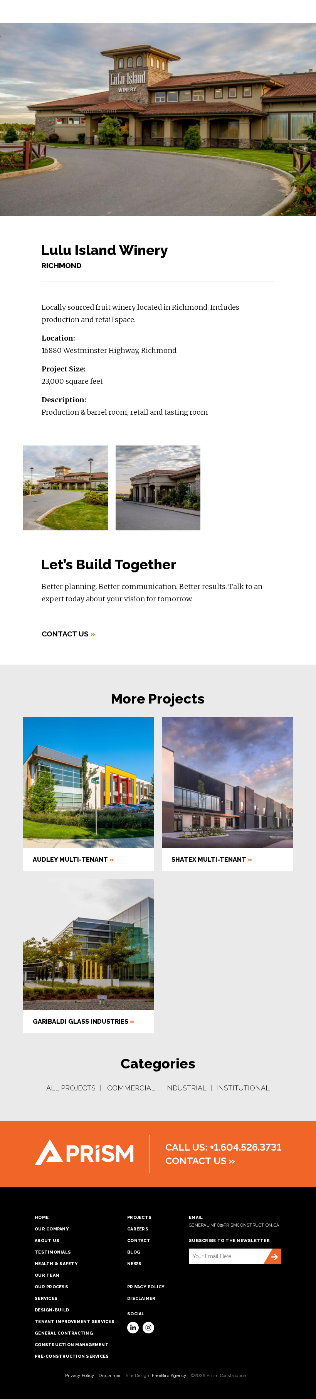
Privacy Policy (79, 1375)
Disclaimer (110, 1375)
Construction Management (72, 1344)
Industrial (186, 1088)
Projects (139, 1217)
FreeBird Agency (169, 1375)
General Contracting (64, 1333)
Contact (138, 1240)
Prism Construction (84, 1152)
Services (46, 1298)
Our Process (51, 1286)
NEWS (134, 1263)
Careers (137, 1229)
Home (42, 1217)
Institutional (243, 1088)
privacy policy (146, 1286)
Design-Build (52, 1310)
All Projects (71, 1088)
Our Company (52, 1229)
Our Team (47, 1275)
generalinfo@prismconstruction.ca (234, 1225)
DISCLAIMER (141, 1298)
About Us (47, 1240)
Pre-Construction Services (72, 1356)
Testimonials (53, 1252)
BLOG (133, 1252)
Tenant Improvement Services (74, 1321)
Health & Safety (56, 1263)
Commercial (131, 1088)
